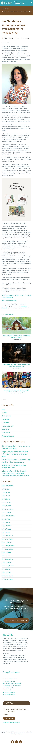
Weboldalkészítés (8, 436)
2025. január (6, 532)
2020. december (7, 559)
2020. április (6, 569)
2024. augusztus (7, 549)
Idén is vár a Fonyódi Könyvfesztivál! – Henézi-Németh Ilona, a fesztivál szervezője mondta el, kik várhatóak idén (15, 473)
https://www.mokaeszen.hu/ (9, 300)
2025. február (6, 529)
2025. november (7, 509)
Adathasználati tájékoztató (11, 722)
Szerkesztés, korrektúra (11, 679)
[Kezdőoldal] (2, 11)
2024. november (7, 539)
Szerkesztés (6, 433)
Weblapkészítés (9, 688)
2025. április (6, 522)
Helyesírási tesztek (10, 694)
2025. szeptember (8, 516)
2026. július (5, 489)
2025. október (6, 512)
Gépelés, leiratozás (10, 692)
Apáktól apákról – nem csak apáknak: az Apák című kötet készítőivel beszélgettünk (16, 391)
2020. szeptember (8, 566)
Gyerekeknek (6, 416)
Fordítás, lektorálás (10, 681)
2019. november (7, 579)
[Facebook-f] (12, 741)
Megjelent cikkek (25, 38)
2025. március (6, 526)
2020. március (6, 572)
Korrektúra (5, 423)
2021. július (5, 556)
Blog (18, 38)
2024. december (7, 536)
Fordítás (4, 413)
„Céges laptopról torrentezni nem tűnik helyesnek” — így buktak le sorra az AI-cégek (15, 454)
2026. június (6, 492)
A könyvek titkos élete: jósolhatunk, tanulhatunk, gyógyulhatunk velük (16, 336)
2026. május (6, 496)
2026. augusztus (7, 486)
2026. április (6, 499)
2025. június (6, 519)
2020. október (6, 562)
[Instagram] (20, 741)
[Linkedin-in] (16, 741)
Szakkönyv (5, 429)
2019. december (7, 576)
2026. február (6, 506)
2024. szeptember (8, 546)
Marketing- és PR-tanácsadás (13, 686)
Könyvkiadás (6, 419)
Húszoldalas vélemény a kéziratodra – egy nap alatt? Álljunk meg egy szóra (16, 365)
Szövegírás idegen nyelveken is (13, 683)
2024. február (6, 552)
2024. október (6, 542)
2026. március (6, 502)
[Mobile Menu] (31, 2)
